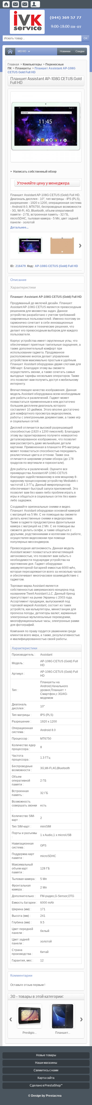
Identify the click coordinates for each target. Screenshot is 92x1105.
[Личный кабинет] (34, 4)
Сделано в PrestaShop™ (46, 1086)
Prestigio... (30, 1032)
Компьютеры (32, 64)
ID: (12, 266)
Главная (13, 64)
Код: (30, 266)
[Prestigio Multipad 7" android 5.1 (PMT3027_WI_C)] (29, 1016)
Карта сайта (46, 1078)
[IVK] (46, 22)
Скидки (80, 51)
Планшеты (23, 68)
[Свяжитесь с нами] (15, 4)
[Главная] (6, 4)
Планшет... (62, 1032)
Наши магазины (46, 1063)
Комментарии (21, 975)
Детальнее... (19, 227)
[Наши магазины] (24, 4)
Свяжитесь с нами (46, 1070)
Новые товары (46, 1055)
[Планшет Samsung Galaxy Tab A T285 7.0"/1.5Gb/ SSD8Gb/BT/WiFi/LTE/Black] (62, 1016)
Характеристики (23, 287)
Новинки (65, 51)
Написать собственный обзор (34, 171)
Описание (18, 279)
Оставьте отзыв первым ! (27, 985)
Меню (22, 51)
